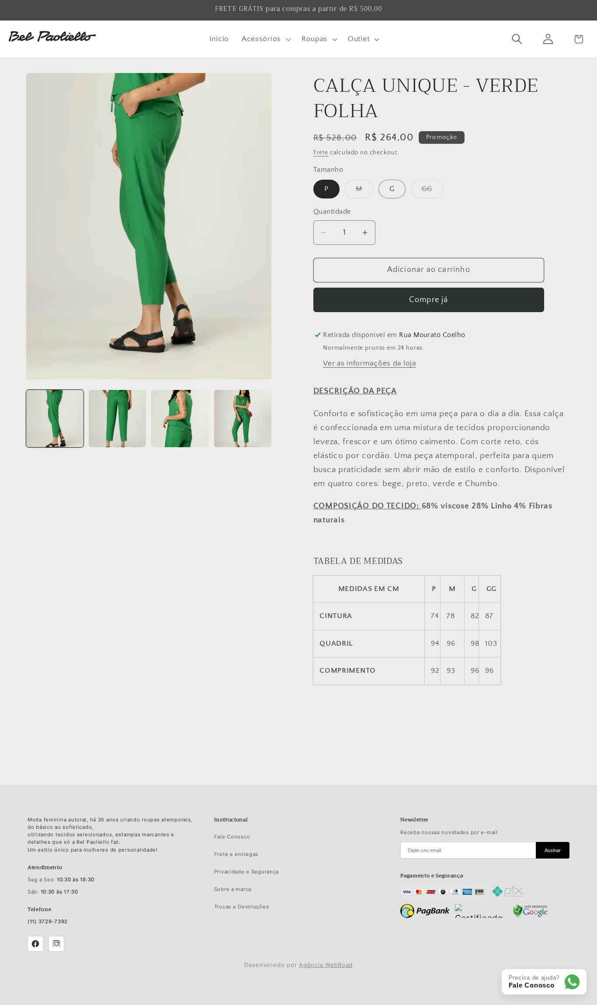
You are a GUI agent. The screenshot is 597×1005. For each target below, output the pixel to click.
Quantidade (332, 212)
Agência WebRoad (326, 964)
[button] (265, 39)
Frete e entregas (236, 854)
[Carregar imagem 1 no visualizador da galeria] (54, 418)
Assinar (553, 850)
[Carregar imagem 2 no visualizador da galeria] (117, 418)
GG (432, 191)
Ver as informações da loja (369, 363)
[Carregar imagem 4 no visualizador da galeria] (242, 418)
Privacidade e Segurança (246, 872)
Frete (320, 152)
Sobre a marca (232, 889)
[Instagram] (56, 944)
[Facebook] (35, 944)
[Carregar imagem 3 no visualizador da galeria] (179, 418)
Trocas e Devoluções (241, 907)
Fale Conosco (232, 837)
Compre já (428, 300)
